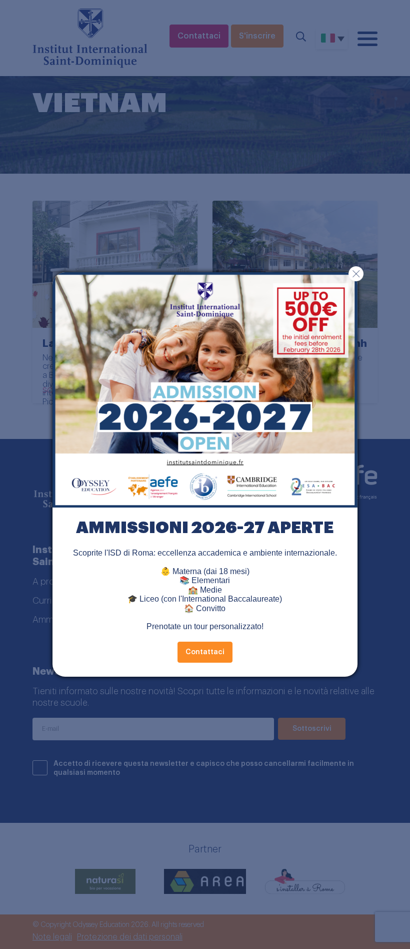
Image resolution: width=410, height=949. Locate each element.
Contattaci (205, 652)
